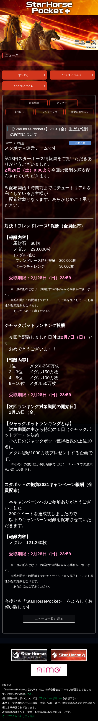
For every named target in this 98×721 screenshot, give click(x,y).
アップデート (64, 103)
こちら (28, 693)
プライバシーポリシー (49, 698)
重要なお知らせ (80, 112)
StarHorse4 (23, 86)
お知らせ (20, 112)
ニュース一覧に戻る (49, 619)
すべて (23, 75)
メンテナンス (49, 112)
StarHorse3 (71, 75)
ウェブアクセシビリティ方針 (18, 716)
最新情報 (34, 103)
